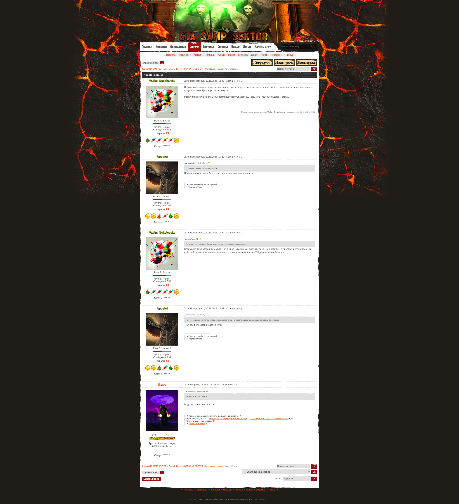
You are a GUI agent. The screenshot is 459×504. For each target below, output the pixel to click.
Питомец (243, 54)
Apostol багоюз (231, 69)
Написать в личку (197, 423)
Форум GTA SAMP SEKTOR (154, 69)
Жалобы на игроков (214, 69)
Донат (254, 54)
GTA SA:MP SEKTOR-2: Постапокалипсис (269, 418)
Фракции (197, 54)
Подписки (276, 54)
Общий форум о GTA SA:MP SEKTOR (186, 69)
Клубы (221, 54)
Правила (171, 54)
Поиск (264, 54)
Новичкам (184, 54)
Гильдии (209, 54)
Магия (231, 54)
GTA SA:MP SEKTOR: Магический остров (228, 418)
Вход (290, 54)
